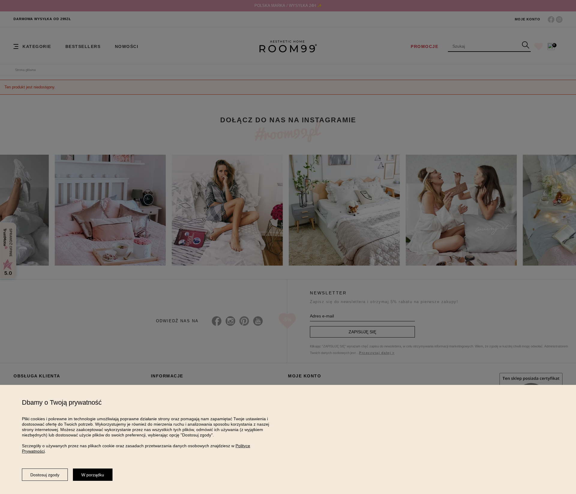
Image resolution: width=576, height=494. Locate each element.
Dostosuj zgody (44, 474)
